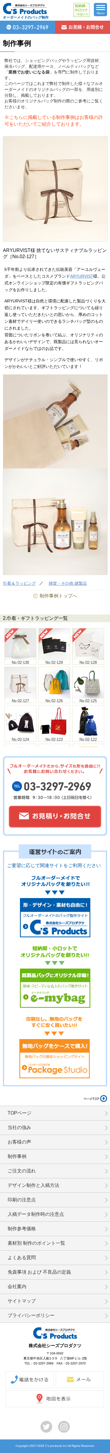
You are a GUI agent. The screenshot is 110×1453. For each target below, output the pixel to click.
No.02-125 (88, 701)
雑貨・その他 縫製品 (68, 583)
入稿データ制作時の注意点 (36, 1214)
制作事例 (17, 1156)
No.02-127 (20, 701)
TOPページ (19, 1112)
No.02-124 (20, 739)
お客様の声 (19, 1141)
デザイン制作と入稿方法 (33, 1185)
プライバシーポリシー (31, 1315)
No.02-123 (54, 739)
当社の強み (19, 1127)
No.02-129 (54, 662)
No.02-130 (20, 662)
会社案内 (17, 1286)
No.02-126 (54, 701)
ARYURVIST (81, 276)
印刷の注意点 (22, 1199)
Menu (100, 13)
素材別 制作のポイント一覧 (36, 1243)
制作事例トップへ (58, 595)
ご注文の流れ (22, 1170)
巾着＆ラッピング (19, 583)
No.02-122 (88, 739)
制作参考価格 (22, 1228)
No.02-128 (88, 662)
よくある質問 (22, 1257)
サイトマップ (22, 1300)
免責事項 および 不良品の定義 (39, 1272)
